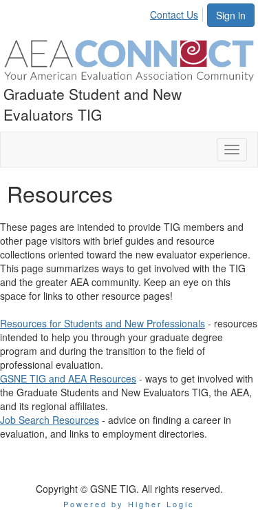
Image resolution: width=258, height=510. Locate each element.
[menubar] (178, 12)
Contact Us (174, 14)
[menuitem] (178, 12)
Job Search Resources (49, 420)
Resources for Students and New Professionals (102, 323)
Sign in (231, 15)
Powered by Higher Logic (129, 503)
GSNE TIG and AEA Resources (68, 378)
